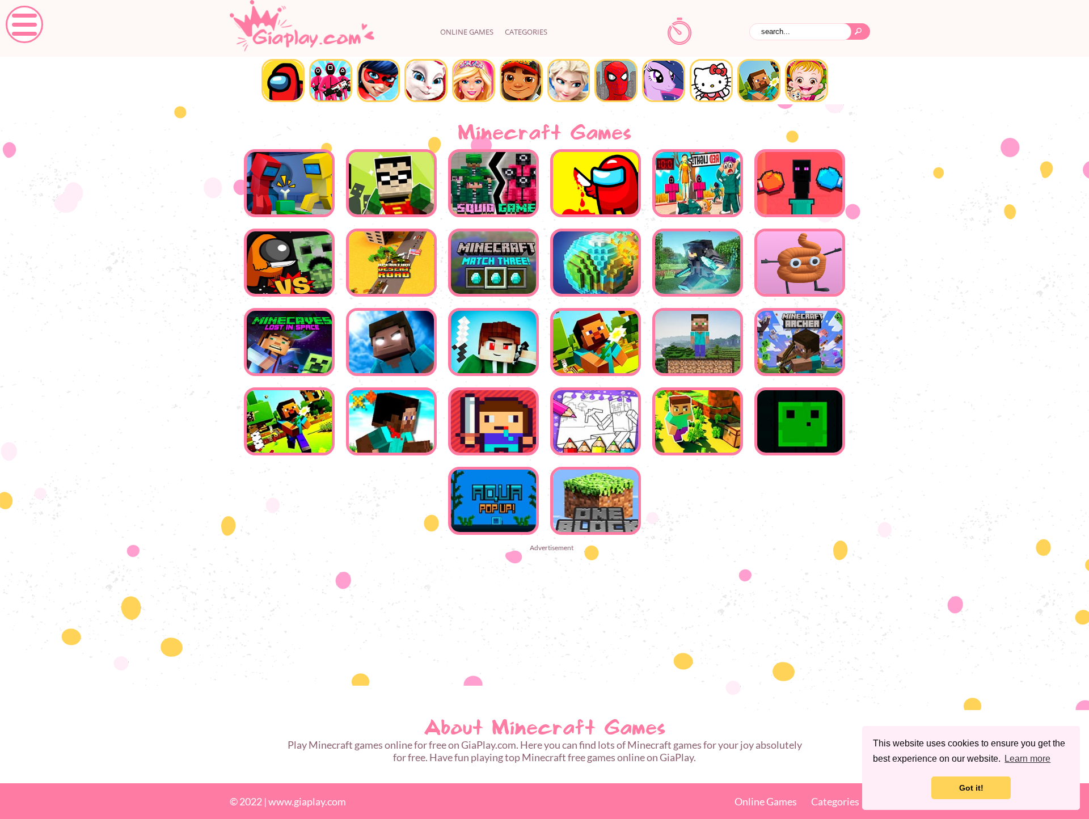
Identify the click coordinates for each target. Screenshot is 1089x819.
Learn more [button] (1027, 758)
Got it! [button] (971, 787)
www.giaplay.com (307, 801)
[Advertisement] (544, 634)
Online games (466, 32)
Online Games (766, 801)
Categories (526, 32)
